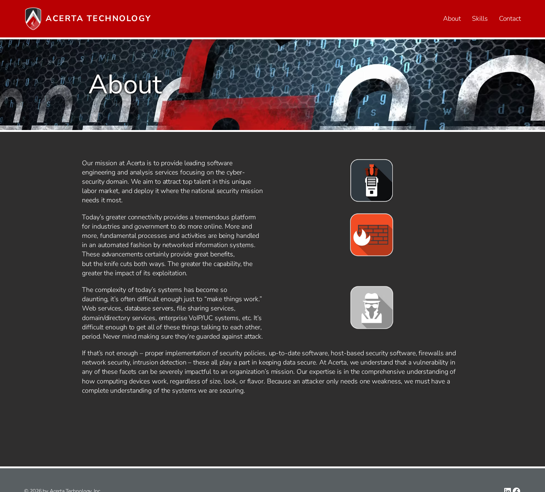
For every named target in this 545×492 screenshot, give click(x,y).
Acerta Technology (99, 18)
